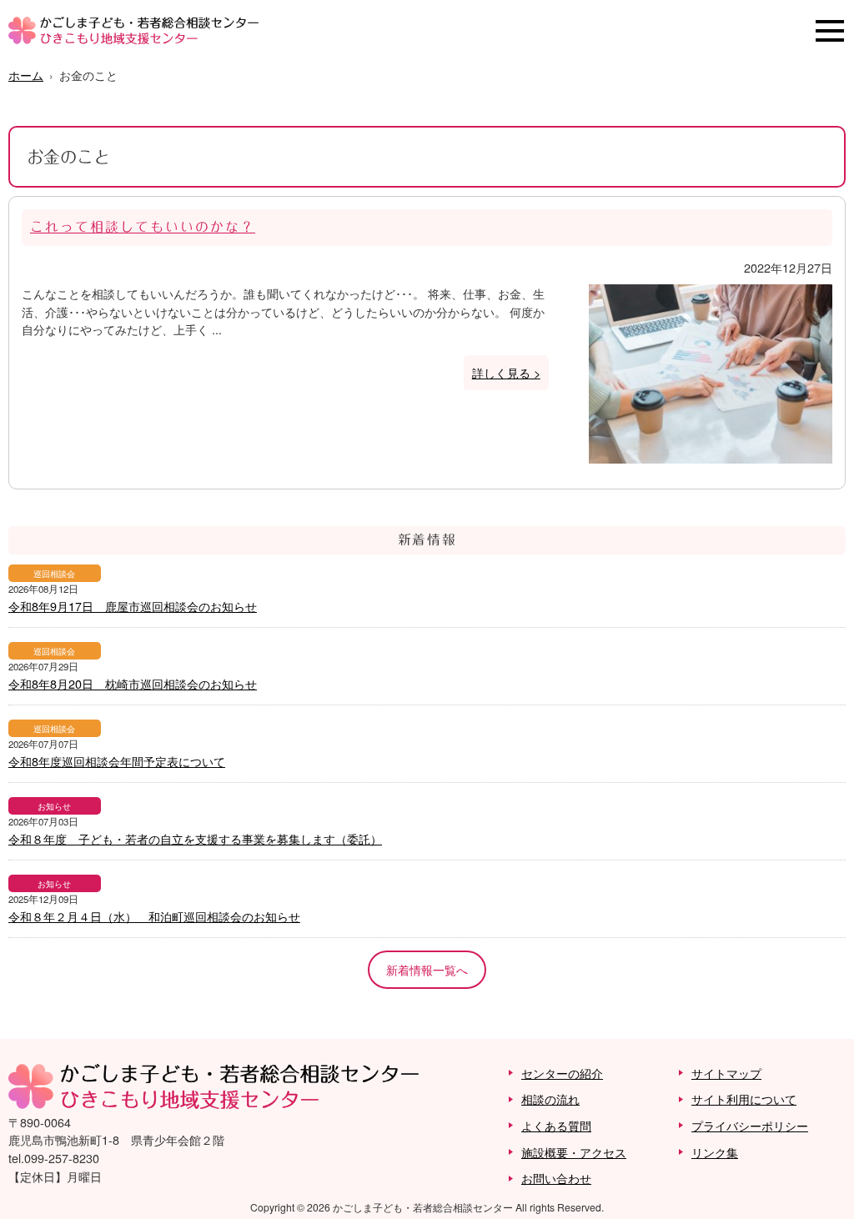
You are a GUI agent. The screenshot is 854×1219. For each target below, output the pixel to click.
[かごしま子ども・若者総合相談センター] (133, 39)
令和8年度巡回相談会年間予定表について (116, 761)
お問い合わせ (556, 1177)
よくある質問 (556, 1125)
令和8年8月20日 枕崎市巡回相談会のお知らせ (132, 683)
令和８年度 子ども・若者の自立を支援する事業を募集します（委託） (195, 838)
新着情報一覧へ (427, 969)
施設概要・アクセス (573, 1152)
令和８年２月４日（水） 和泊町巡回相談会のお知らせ (154, 916)
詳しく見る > (506, 372)
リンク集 (714, 1152)
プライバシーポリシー (749, 1125)
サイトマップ (726, 1072)
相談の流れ (550, 1098)
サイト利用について (743, 1098)
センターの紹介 (562, 1072)
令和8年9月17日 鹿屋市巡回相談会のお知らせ (132, 606)
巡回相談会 (54, 573)
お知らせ (54, 806)
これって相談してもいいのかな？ (142, 226)
